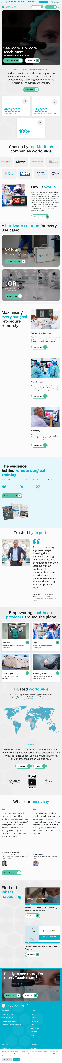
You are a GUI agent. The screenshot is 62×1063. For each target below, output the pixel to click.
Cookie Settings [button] (7, 1059)
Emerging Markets (41, 673)
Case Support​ (37, 382)
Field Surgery (8, 673)
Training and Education (41, 333)
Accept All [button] (16, 1059)
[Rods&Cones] (9, 7)
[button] (58, 533)
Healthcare (37, 643)
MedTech (6, 643)
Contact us (35, 699)
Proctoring (35, 431)
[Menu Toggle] (58, 7)
